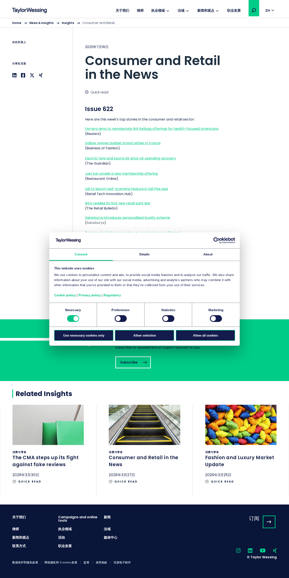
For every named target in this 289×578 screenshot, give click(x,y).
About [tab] (208, 254)
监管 (86, 562)
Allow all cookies (205, 335)
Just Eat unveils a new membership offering (121, 173)
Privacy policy (89, 295)
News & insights (41, 23)
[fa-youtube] (259, 551)
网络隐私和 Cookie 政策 (60, 562)
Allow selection (144, 335)
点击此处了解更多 (48, 450)
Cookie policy (65, 295)
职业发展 (234, 10)
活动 (61, 537)
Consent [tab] (81, 254)
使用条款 (101, 562)
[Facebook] (23, 75)
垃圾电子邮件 (122, 562)
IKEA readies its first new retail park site (117, 203)
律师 (140, 10)
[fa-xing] (271, 551)
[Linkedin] (14, 75)
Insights (68, 23)
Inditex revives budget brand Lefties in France (123, 143)
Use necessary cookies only (83, 335)
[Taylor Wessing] (29, 10)
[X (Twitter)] (32, 75)
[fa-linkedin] (246, 551)
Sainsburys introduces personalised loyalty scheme (127, 217)
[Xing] (41, 75)
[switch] (121, 318)
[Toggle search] (254, 10)
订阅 (254, 518)
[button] (254, 10)
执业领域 (158, 10)
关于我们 (122, 10)
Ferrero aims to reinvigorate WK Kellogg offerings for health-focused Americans (152, 128)
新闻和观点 (205, 10)
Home (16, 23)
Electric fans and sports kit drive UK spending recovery (130, 158)
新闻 (107, 517)
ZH (267, 10)
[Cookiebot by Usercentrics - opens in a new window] (216, 240)
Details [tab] (144, 254)
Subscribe (144, 350)
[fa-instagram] (235, 551)
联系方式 (19, 545)
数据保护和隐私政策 (25, 562)
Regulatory (112, 295)
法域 (181, 10)
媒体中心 (110, 537)
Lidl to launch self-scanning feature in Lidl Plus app (126, 188)
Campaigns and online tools (77, 519)
